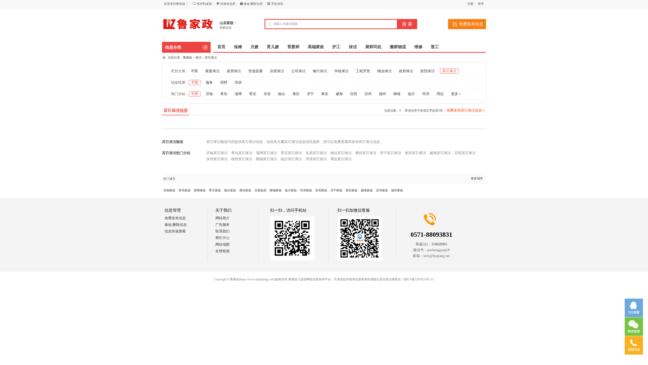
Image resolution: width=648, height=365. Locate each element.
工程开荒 (363, 71)
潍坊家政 (245, 190)
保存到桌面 (204, 4)
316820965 (439, 244)
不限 (194, 71)
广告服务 (222, 225)
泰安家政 (352, 190)
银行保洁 (320, 71)
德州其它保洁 (241, 159)
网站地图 (222, 244)
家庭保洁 (212, 71)
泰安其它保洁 (415, 153)
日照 (353, 94)
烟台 (281, 94)
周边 (440, 94)
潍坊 (295, 94)
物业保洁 (384, 71)
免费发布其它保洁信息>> (466, 110)
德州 (382, 94)
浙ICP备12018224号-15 (419, 279)
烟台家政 (230, 190)
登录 (481, 4)
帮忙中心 (222, 238)
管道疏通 (255, 71)
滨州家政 (382, 190)
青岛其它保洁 (241, 153)
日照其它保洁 (465, 153)
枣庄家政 (215, 190)
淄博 (238, 94)
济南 (209, 94)
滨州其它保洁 (217, 159)
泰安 (324, 94)
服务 (209, 82)
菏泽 (425, 94)
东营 (267, 94)
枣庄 (252, 94)
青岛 (223, 94)
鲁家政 (187, 57)
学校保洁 (341, 71)
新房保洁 (234, 71)
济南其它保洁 (217, 153)
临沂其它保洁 (291, 159)
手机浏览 (277, 4)
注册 (470, 4)
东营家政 (321, 190)
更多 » (456, 94)
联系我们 (222, 231)
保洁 (198, 57)
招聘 (223, 82)
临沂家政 (291, 190)
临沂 (411, 94)
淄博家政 (200, 190)
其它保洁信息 (176, 110)
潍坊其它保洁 (365, 153)
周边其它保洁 (341, 159)
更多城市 (477, 178)
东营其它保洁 (316, 153)
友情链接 (222, 251)
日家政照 (260, 190)
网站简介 (222, 218)
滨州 (368, 94)
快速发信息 (227, 4)
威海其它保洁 (440, 153)
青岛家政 (184, 190)
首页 (221, 47)
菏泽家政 (306, 190)
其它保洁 (211, 57)
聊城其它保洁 (266, 159)
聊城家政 (276, 190)
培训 (238, 82)
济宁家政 (336, 190)
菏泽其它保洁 (316, 159)
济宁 (310, 94)
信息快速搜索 (175, 231)
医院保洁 (427, 71)
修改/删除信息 (253, 4)
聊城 (396, 94)
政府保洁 (406, 71)
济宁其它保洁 (390, 153)
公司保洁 (298, 71)
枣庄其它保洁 (291, 153)
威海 (339, 94)
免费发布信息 (471, 24)
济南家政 (169, 190)
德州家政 (397, 190)
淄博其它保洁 (266, 153)
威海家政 (367, 190)
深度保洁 (277, 71)
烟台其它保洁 (341, 153)
